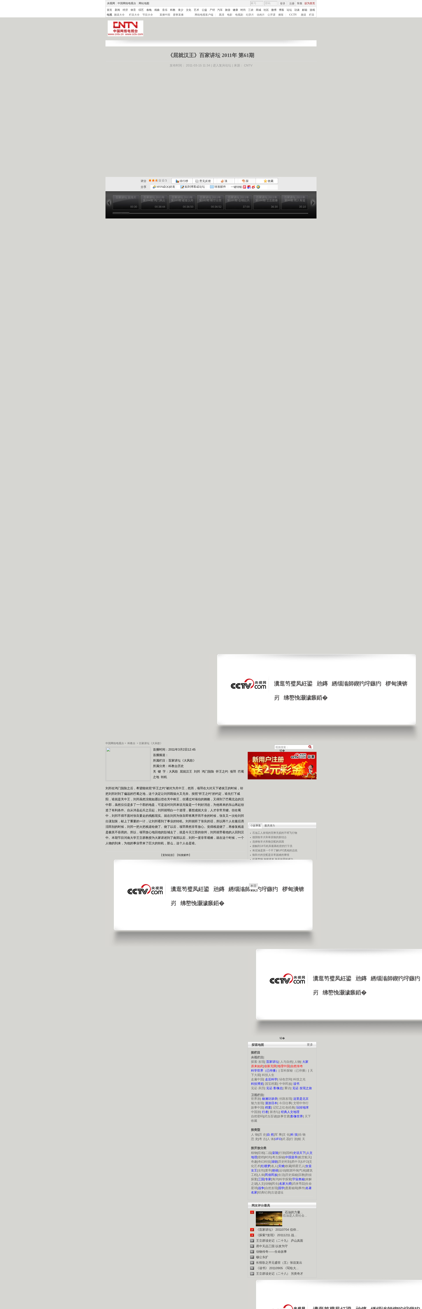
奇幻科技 (264, 1161)
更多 (310, 1044)
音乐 (164, 9)
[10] (163, 180)
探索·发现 (257, 1061)
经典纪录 (264, 1192)
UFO (305, 1161)
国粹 (289, 1153)
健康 (235, 9)
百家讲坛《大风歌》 (151, 743)
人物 (297, 1061)
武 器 (285, 1139)
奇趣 (254, 1161)
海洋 (275, 1179)
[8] (160, 180)
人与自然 (286, 1061)
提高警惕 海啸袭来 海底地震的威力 (272, 859)
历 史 (262, 1134)
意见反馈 (205, 181)
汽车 (220, 9)
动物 (268, 1183)
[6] (156, 180)
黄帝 (268, 1170)
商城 (258, 9)
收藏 (270, 181)
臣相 (261, 1153)
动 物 (302, 1134)
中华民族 (285, 1083)
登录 (282, 3)
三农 (250, 9)
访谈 (297, 9)
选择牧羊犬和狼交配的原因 (268, 841)
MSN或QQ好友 (165, 186)
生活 (281, 1175)
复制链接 (167, 855)
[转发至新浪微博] (253, 187)
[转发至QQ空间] (258, 187)
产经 (212, 9)
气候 (302, 1170)
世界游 (255, 1098)
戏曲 (157, 9)
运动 (282, 1170)
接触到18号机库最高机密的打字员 (272, 846)
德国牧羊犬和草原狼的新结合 (269, 837)
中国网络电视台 (127, 3)
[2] (150, 180)
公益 (204, 9)
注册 (292, 3)
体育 (133, 9)
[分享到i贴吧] (248, 187)
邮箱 (304, 9)
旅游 (227, 9)
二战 (268, 1153)
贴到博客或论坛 (194, 186)
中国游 (255, 1112)
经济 (125, 9)
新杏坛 (274, 1112)
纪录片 (250, 14)
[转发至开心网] (244, 187)
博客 (281, 9)
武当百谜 (270, 1116)
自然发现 (271, 1188)
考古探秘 (278, 1157)
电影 (229, 14)
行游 (282, 1153)
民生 (275, 1183)
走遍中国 (257, 1079)
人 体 (270, 1139)
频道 (303, 14)
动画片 (261, 14)
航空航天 (304, 1157)
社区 (266, 9)
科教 (172, 9)
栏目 (311, 14)
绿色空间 (285, 1079)
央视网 (111, 3)
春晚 (149, 9)
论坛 (289, 9)
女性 (261, 1170)
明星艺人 (298, 1166)
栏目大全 (134, 14)
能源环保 (292, 1170)
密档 (261, 1157)
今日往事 (285, 1103)
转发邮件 (220, 186)
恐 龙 (254, 1139)
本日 (253, 886)
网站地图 (144, 3)
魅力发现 (257, 1103)
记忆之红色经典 (284, 1107)
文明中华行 (301, 1103)
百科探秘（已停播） (294, 1070)
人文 (261, 1183)
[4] (153, 180)
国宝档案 (271, 1083)
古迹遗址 (277, 1192)
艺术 (196, 9)
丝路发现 (285, 1098)
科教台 (131, 743)
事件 (301, 1188)
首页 (109, 9)
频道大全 (119, 14)
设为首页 (309, 3)
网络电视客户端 (204, 14)
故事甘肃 (283, 1116)
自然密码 (257, 1116)
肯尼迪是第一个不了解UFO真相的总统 (274, 850)
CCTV (293, 14)
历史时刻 (284, 1161)
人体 (261, 1175)
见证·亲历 (257, 1088)
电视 (109, 14)
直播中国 (165, 14)
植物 (254, 1153)
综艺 (141, 9)
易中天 (296, 1161)
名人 (274, 1166)
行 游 (293, 1139)
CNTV (248, 65)
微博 (273, 9)
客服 (299, 3)
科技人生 (268, 1075)
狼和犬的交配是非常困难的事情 (270, 854)
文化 (188, 9)
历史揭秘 (291, 1175)
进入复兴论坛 (222, 65)
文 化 (286, 1134)
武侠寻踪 (298, 1183)
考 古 (262, 1139)
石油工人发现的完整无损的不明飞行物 (274, 832)
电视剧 (239, 14)
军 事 (278, 1134)
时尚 (243, 9)
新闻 (117, 9)
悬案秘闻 (291, 1188)
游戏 (312, 9)
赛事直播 (178, 14)
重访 (287, 1088)
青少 (180, 9)
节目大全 (147, 14)
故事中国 (257, 1107)
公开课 (271, 14)
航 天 (301, 1139)
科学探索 (285, 1179)
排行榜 (183, 181)
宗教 (301, 1175)
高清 (221, 14)
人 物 (254, 1134)
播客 (281, 14)
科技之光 (299, 1079)
